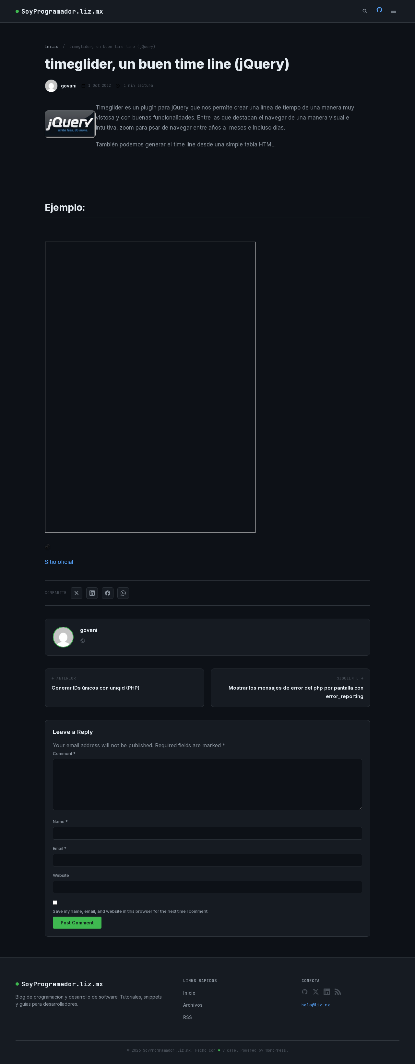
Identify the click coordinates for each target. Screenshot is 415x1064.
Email (59, 848)
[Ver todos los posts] (82, 641)
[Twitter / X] (316, 992)
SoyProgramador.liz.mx (62, 11)
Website (61, 875)
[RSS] (338, 992)
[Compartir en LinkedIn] (92, 593)
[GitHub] (379, 11)
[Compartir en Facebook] (107, 593)
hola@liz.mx (316, 1005)
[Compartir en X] (76, 593)
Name (60, 821)
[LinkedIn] (327, 992)
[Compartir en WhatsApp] (123, 593)
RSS (187, 1017)
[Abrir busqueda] (365, 11)
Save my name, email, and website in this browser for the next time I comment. (130, 911)
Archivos (193, 1005)
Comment (64, 753)
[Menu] (393, 11)
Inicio (51, 46)
